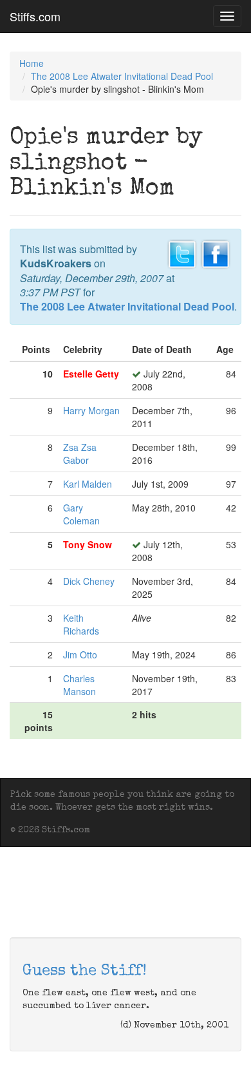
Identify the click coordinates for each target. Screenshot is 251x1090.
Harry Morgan (91, 410)
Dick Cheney (89, 581)
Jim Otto (80, 654)
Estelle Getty (91, 373)
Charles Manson (79, 685)
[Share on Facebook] (215, 252)
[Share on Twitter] (182, 252)
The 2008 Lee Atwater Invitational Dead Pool (122, 76)
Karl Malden (87, 483)
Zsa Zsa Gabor (80, 453)
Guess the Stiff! (85, 971)
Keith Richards (81, 624)
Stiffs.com (35, 16)
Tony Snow (87, 544)
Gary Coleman (81, 514)
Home (31, 63)
